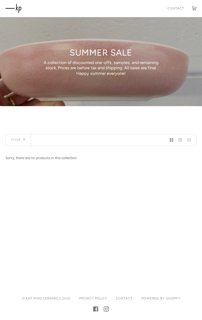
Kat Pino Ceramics (43, 298)
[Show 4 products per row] (190, 140)
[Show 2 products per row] (171, 140)
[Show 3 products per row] (180, 140)
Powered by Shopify (161, 298)
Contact (124, 298)
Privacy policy (93, 298)
